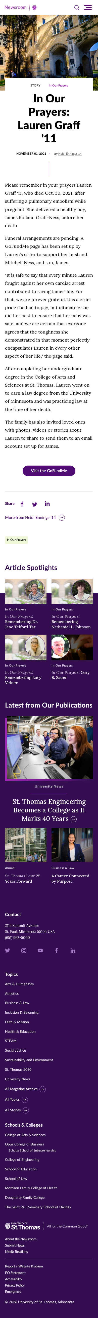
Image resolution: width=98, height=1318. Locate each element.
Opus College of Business (30, 1147)
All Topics (12, 1099)
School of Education (21, 1169)
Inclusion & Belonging (21, 1012)
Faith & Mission (17, 1022)
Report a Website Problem (24, 1266)
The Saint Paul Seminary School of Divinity (38, 1207)
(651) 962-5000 (17, 937)
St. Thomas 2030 (18, 1070)
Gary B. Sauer (71, 675)
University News (17, 1079)
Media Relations (16, 1252)
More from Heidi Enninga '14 (30, 518)
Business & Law (17, 1003)
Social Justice (15, 1050)
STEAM (11, 1041)
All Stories (13, 1110)
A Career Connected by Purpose (70, 878)
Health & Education (20, 1032)
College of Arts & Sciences (25, 1135)
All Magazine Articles (21, 1089)
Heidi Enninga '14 (70, 153)
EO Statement (15, 1273)
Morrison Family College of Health (31, 1188)
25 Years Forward (22, 878)
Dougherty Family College (24, 1198)
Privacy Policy (14, 1285)
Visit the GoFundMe (49, 471)
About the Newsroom (20, 1239)
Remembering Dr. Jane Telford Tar (21, 621)
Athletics (12, 994)
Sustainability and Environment (29, 1060)
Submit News (15, 1245)
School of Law (16, 1179)
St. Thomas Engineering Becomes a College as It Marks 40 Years (49, 810)
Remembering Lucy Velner (23, 677)
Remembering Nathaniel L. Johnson (71, 621)
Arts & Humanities (19, 984)
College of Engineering (22, 1160)
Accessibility (13, 1279)
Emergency (13, 1292)
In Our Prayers (58, 85)
